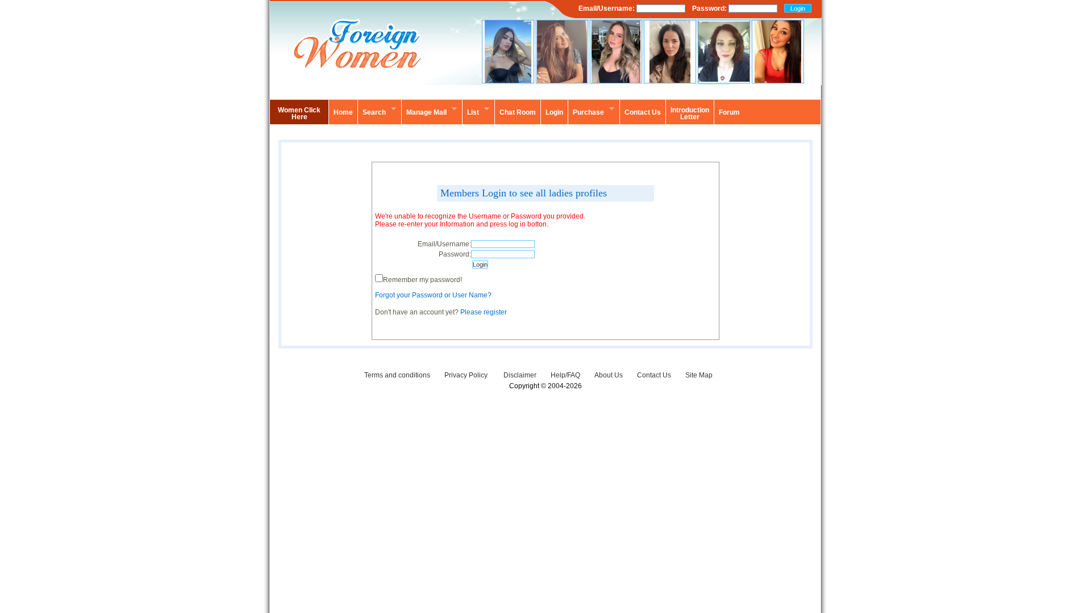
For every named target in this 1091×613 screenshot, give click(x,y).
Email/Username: (607, 8)
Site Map (699, 375)
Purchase (586, 110)
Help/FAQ (565, 375)
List (470, 110)
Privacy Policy (466, 375)
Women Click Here (299, 113)
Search (371, 110)
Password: (710, 8)
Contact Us (654, 375)
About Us (608, 375)
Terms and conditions (397, 375)
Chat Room (517, 112)
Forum (729, 112)
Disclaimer (519, 375)
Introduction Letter (690, 113)
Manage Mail (424, 110)
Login (554, 112)
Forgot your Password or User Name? (433, 295)
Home (343, 112)
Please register (483, 312)
